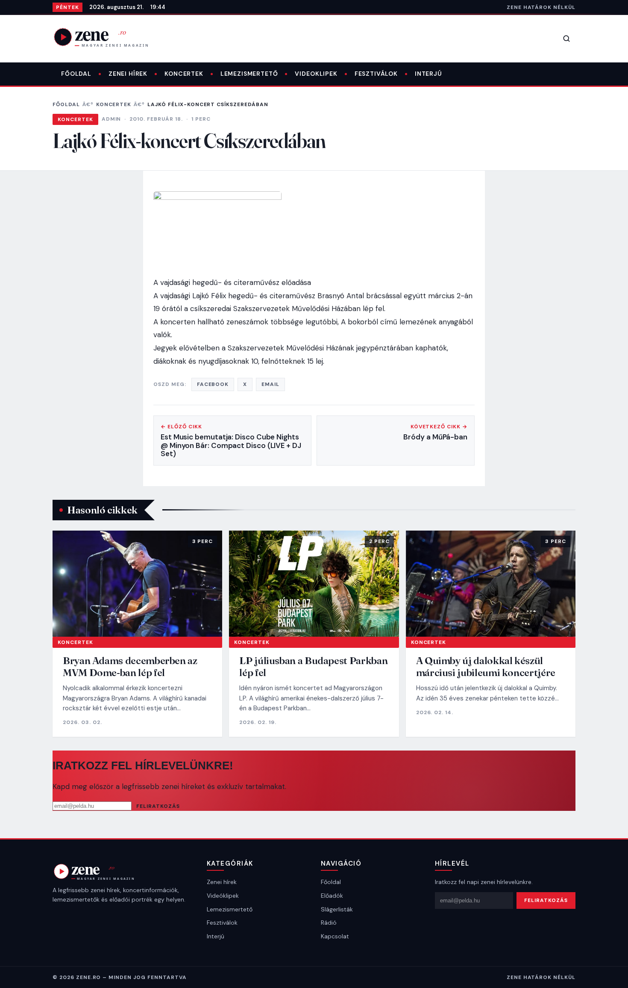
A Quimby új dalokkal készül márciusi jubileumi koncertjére (485, 666)
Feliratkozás (158, 806)
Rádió (329, 922)
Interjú (428, 73)
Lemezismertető (249, 73)
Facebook (213, 384)
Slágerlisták (337, 909)
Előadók (332, 895)
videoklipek (316, 73)
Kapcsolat (335, 936)
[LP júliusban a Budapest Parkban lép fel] (314, 584)
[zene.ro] (108, 37)
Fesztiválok (376, 73)
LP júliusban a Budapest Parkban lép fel (313, 666)
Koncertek (183, 73)
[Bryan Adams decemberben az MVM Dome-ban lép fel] (137, 584)
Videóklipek (223, 895)
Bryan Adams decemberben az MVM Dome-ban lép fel (130, 666)
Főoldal (76, 73)
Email (270, 384)
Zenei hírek (128, 73)
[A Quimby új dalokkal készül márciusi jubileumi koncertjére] (490, 584)
